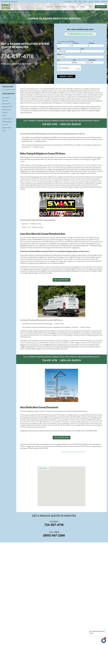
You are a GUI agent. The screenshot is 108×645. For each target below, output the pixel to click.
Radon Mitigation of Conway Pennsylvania (44, 349)
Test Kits (4, 116)
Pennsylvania (51, 185)
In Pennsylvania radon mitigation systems (32, 331)
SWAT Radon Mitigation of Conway (84, 444)
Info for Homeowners (7, 119)
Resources (97, 1)
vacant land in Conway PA (77, 423)
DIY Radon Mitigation (7, 122)
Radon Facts (5, 101)
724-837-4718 (17, 56)
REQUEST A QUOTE (66, 76)
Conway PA (43, 89)
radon (89, 99)
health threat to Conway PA (86, 91)
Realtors (65, 7)
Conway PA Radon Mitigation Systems (66, 251)
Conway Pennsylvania (48, 407)
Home (3, 12)
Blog (80, 1)
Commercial (57, 7)
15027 (32, 421)
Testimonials (104, 1)
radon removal (60, 267)
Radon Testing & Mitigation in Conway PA (39, 153)
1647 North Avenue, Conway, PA (47, 415)
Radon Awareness (6, 110)
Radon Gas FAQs (6, 104)
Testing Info (5, 113)
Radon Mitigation (41, 133)
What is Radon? (68, 1)
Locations (91, 1)
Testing (82, 7)
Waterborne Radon (6, 128)
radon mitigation (81, 173)
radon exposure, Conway (85, 255)
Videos (75, 1)
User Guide (5, 125)
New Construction (74, 7)
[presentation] (69, 68)
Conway (22, 237)
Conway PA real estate (61, 421)
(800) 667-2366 (54, 535)
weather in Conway (70, 425)
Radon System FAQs (7, 107)
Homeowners (48, 7)
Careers (84, 1)
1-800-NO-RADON (6, 9)
